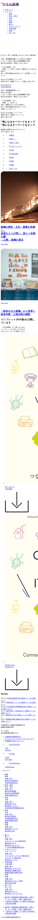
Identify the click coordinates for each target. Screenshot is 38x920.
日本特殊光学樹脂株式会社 (14, 808)
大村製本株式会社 (11, 818)
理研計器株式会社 (11, 795)
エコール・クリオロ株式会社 (15, 841)
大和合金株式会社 (11, 783)
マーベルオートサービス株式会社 (17, 856)
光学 (10, 18)
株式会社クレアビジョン (14, 893)
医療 (10, 22)
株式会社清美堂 (10, 816)
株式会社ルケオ (10, 804)
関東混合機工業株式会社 (14, 872)
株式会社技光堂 (10, 883)
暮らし (11, 24)
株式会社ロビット (11, 891)
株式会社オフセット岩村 (14, 881)
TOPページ (9, 9)
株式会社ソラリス (11, 860)
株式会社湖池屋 (10, 791)
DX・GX (12, 33)
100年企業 (12, 28)
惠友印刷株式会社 (11, 820)
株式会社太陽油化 (11, 781)
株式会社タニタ (10, 843)
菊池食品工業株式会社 (13, 870)
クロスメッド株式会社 (13, 858)
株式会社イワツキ (11, 829)
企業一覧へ (9, 778)
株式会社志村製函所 (12, 793)
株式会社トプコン (11, 806)
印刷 (10, 30)
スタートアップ (14, 26)
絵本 (10, 20)
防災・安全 (13, 16)
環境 (10, 14)
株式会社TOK (10, 831)
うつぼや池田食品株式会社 (14, 847)
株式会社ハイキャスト (13, 868)
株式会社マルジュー (12, 845)
